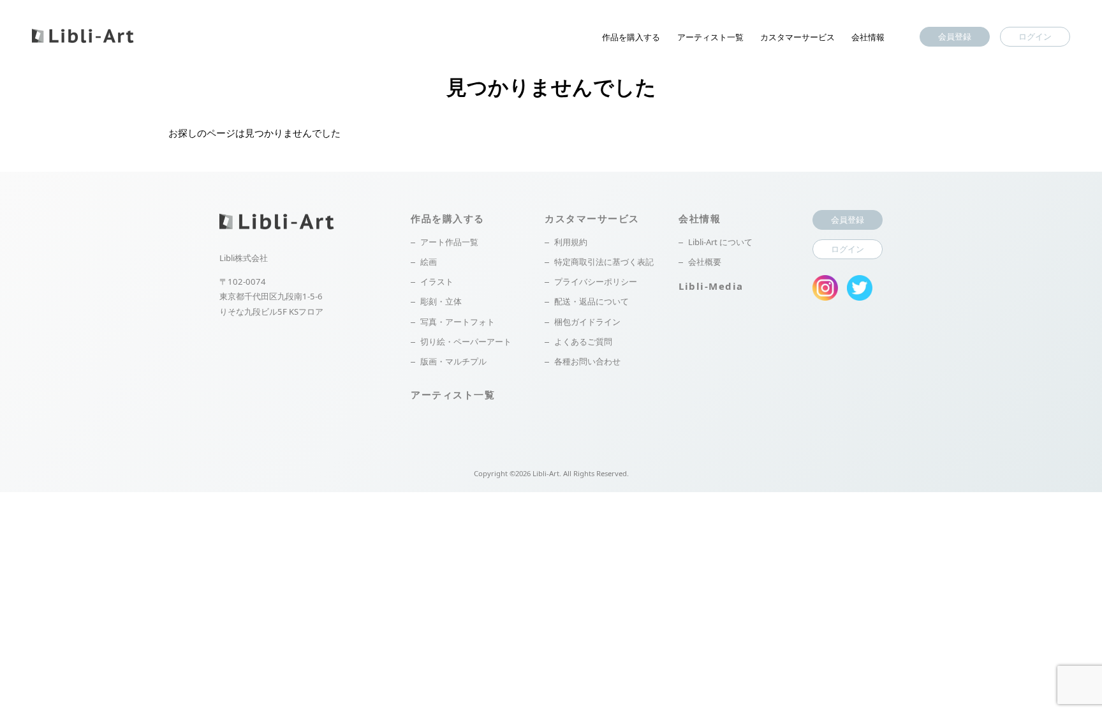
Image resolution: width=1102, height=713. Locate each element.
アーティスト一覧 (710, 37)
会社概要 (704, 261)
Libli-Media (711, 286)
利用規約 (570, 242)
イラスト (436, 281)
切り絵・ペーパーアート (465, 341)
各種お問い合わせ (587, 361)
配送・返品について (591, 301)
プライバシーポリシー (595, 281)
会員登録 (954, 36)
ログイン (1035, 36)
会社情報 (868, 37)
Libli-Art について (720, 242)
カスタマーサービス (797, 37)
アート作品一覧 (449, 242)
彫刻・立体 (441, 301)
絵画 (428, 261)
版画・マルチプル (453, 361)
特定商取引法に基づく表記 (604, 261)
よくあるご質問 (583, 341)
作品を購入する (631, 37)
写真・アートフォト (457, 321)
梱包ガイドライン (587, 321)
